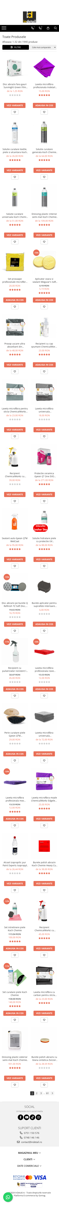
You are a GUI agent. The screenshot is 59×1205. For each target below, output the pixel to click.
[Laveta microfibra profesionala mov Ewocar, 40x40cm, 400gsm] (15, 781)
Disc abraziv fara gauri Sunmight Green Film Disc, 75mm (15, 86)
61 (47, 1093)
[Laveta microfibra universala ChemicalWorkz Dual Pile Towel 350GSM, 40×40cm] (44, 392)
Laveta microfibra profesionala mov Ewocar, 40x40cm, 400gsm (14, 799)
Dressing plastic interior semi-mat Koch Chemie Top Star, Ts (44, 215)
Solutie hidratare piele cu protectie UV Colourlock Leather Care (44, 540)
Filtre (17, 47)
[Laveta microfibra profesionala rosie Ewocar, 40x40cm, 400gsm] (44, 651)
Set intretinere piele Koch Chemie (14, 929)
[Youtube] (26, 1117)
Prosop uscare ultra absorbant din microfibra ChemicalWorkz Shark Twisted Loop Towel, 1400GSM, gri (14, 345)
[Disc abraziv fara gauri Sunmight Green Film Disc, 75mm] (15, 68)
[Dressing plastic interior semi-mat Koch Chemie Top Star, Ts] (44, 197)
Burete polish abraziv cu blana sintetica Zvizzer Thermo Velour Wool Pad (44, 1058)
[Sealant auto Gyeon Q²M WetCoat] (15, 521)
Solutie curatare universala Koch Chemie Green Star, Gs (15, 215)
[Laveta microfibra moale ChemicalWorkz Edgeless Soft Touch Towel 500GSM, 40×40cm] (44, 781)
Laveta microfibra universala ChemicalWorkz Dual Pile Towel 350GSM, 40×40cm (44, 410)
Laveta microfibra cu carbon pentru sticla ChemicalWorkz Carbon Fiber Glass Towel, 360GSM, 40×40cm (44, 994)
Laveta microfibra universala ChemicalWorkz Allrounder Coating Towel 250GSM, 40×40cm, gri (44, 734)
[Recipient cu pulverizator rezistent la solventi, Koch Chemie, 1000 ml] (15, 651)
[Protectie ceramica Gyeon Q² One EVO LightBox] (44, 457)
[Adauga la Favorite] (14, 112)
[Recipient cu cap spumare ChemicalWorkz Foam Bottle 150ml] (44, 327)
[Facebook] (20, 1117)
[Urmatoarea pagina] (52, 1093)
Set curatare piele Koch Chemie (15, 994)
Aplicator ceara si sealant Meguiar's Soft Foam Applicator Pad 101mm (44, 280)
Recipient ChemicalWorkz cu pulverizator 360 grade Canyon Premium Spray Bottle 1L (44, 929)
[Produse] (4, 29)
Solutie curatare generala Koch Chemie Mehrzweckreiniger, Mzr (44, 151)
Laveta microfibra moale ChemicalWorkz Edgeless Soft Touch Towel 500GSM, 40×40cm (44, 799)
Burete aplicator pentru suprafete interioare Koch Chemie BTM (44, 604)
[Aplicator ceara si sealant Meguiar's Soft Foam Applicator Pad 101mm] (44, 262)
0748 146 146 (31, 1137)
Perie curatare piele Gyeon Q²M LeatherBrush (14, 734)
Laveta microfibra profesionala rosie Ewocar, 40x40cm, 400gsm (44, 669)
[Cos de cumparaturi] (48, 28)
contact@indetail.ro (31, 1142)
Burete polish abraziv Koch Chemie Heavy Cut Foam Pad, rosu (44, 864)
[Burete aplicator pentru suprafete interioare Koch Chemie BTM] (44, 586)
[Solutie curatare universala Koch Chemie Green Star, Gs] (15, 197)
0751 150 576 (31, 1133)
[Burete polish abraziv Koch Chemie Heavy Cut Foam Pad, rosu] (44, 846)
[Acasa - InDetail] (29, 17)
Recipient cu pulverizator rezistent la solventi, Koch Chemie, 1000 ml (14, 669)
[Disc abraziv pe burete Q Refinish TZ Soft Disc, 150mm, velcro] (15, 586)
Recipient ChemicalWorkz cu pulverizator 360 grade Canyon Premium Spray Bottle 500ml (14, 475)
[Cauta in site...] (55, 28)
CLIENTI (28, 1159)
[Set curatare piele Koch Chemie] (15, 975)
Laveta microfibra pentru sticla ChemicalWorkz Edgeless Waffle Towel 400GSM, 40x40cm (15, 410)
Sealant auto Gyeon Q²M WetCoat (15, 540)
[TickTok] (32, 1117)
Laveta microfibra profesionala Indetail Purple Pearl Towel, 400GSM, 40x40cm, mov (44, 86)
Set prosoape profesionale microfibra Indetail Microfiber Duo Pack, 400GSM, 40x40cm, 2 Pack (15, 280)
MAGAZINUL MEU (28, 1152)
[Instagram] (38, 1117)
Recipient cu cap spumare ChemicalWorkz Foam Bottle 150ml (44, 345)
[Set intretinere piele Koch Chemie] (15, 911)
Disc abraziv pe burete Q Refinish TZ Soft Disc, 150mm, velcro (15, 604)
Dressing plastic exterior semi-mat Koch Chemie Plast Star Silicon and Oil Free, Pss (15, 1058)
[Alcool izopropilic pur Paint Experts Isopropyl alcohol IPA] (15, 846)
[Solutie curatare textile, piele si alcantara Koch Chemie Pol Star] (15, 132)
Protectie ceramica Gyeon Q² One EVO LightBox (44, 475)
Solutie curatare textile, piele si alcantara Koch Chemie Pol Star (15, 151)
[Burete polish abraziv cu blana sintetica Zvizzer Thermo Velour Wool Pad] (44, 1040)
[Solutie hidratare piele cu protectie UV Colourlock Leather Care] (44, 521)
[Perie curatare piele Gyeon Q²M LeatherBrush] (15, 716)
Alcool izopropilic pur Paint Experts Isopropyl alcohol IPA (15, 864)
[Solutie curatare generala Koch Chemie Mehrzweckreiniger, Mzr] (44, 132)
